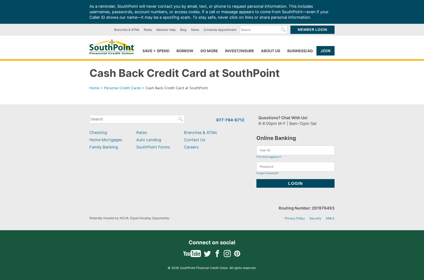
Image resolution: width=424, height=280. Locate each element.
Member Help (166, 30)
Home (94, 88)
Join (325, 50)
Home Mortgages (105, 139)
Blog (183, 30)
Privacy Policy (295, 218)
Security (315, 218)
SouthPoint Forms (153, 147)
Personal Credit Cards (122, 88)
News (195, 30)
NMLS (330, 218)
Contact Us (194, 139)
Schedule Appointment (220, 30)
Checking (98, 132)
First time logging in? (269, 156)
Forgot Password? (267, 173)
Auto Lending (148, 139)
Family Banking (103, 147)
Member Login (312, 30)
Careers (191, 147)
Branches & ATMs (126, 30)
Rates (148, 30)
